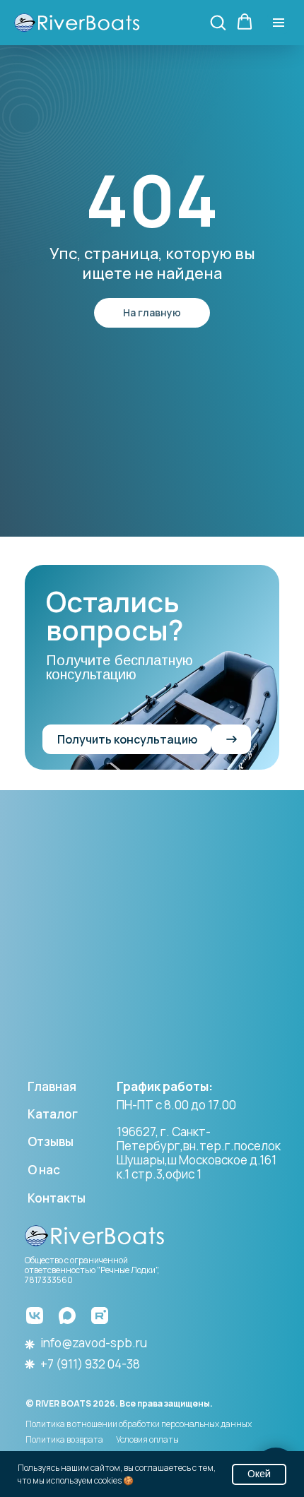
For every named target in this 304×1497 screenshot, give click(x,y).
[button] (217, 21)
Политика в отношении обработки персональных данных (138, 1424)
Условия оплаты (147, 1439)
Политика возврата (64, 1439)
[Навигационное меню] (278, 22)
